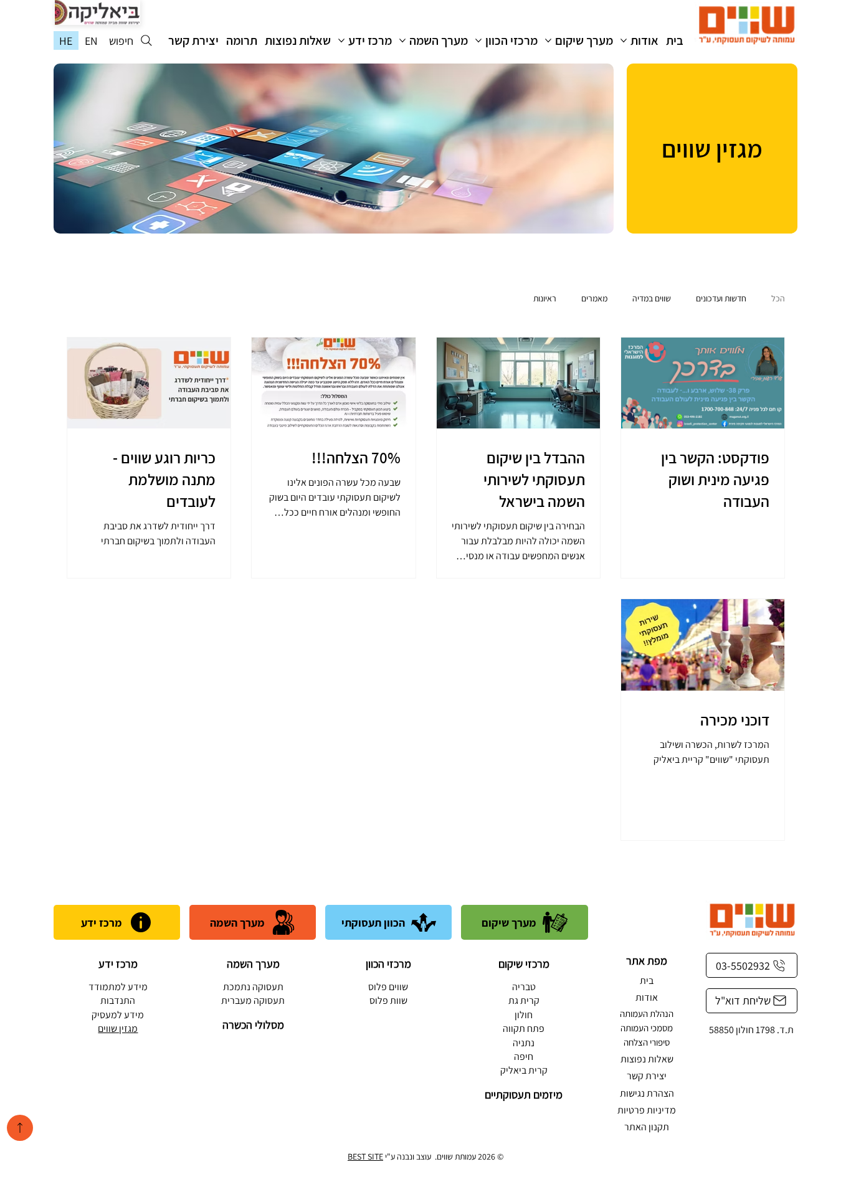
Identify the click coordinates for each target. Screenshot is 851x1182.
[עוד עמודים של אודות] (623, 40)
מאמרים (594, 298)
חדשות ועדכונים (721, 298)
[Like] (20, 1128)
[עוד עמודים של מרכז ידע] (341, 40)
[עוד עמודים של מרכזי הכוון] (478, 40)
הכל (778, 298)
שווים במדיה (651, 298)
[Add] (97, 12)
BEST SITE (365, 1156)
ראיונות (544, 298)
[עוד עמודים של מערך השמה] (402, 40)
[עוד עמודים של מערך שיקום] (548, 40)
